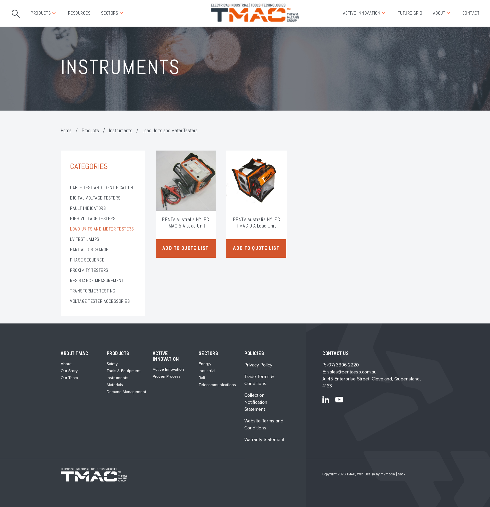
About (439, 13)
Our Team (69, 377)
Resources (79, 13)
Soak (401, 474)
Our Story (69, 370)
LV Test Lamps (84, 239)
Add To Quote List (185, 248)
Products (41, 13)
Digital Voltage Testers (95, 198)
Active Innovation (362, 13)
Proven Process (167, 376)
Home (66, 130)
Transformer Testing (92, 291)
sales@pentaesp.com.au (352, 372)
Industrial (207, 370)
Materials (115, 384)
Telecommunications (217, 384)
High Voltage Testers (92, 219)
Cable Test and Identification (101, 188)
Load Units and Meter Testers (102, 229)
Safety (112, 363)
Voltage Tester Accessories (100, 301)
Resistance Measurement (97, 280)
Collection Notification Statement (255, 402)
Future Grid (410, 13)
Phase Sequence (87, 260)
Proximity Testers (89, 270)
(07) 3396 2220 (343, 365)
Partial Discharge (89, 250)
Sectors (109, 13)
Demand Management (126, 391)
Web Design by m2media (376, 474)
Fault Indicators (88, 208)
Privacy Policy (258, 365)
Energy (205, 363)
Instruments (120, 130)
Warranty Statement (264, 439)
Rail (202, 377)
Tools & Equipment (124, 370)
